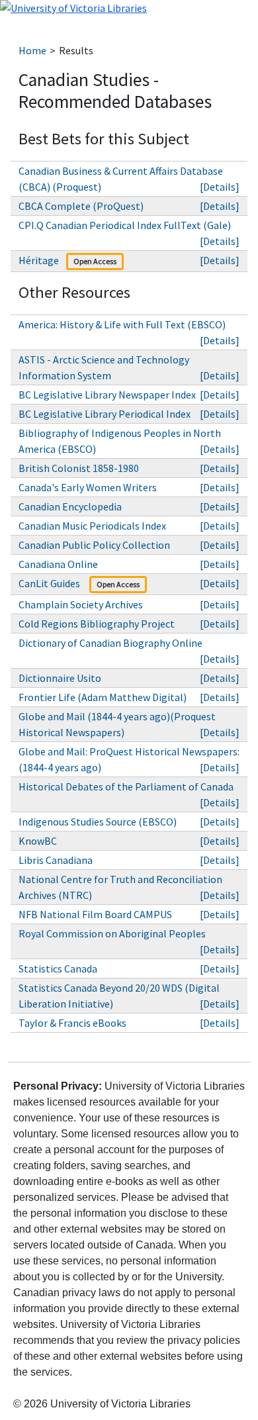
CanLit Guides (50, 583)
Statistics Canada (58, 968)
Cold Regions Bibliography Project (97, 623)
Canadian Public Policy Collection (95, 544)
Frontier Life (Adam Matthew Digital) (103, 697)
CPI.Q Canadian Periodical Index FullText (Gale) (125, 225)
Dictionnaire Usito (60, 678)
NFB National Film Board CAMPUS (95, 914)
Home (32, 50)
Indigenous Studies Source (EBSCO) (98, 821)
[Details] (219, 186)
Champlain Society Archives (81, 604)
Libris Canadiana (56, 860)
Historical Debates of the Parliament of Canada (126, 786)
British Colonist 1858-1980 (79, 468)
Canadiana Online (58, 564)
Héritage (39, 260)
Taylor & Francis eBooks (73, 1022)
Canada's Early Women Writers (88, 487)
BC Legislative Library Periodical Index (105, 413)
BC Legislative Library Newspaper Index (107, 394)
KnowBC (38, 840)
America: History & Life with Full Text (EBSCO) (122, 324)
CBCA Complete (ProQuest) (81, 206)
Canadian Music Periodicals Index (92, 525)
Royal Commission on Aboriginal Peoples (112, 933)
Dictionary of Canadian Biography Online (110, 642)
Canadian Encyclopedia (70, 506)
